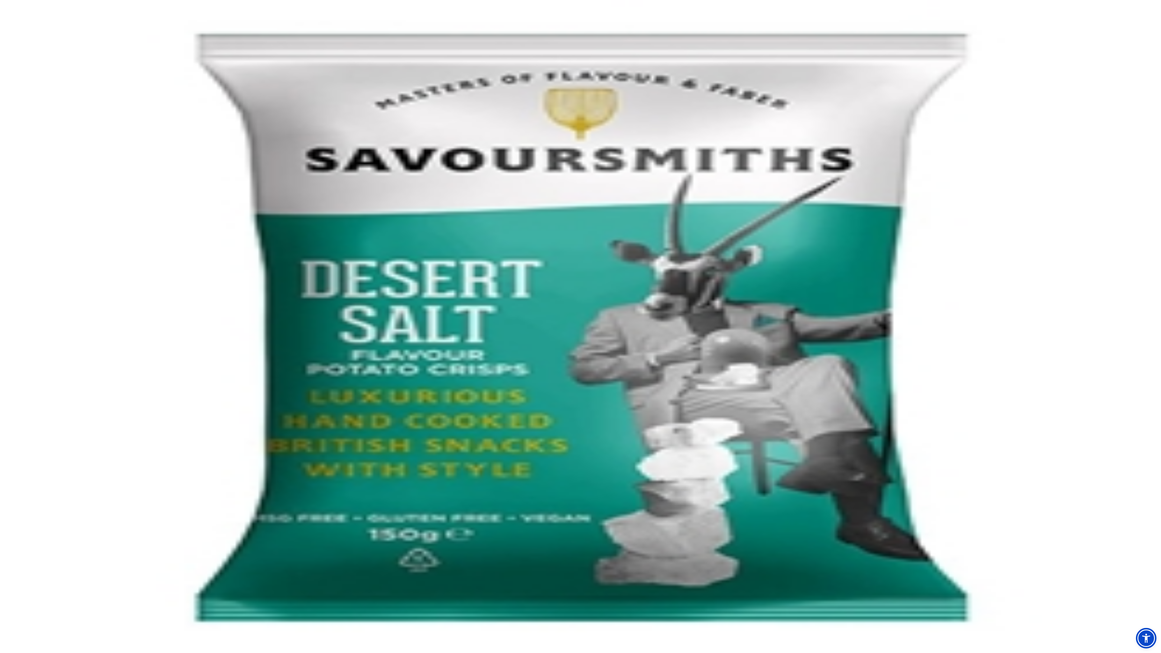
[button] (1146, 638)
